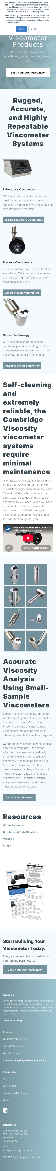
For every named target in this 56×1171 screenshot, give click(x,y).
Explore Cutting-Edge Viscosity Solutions (24, 1060)
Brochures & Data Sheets (15, 1093)
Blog (5, 1078)
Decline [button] (34, 28)
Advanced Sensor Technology (22, 365)
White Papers (9, 1086)
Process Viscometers (13, 1046)
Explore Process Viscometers (21, 292)
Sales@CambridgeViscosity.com (18, 1150)
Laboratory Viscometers (14, 1038)
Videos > (8, 838)
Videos (6, 1100)
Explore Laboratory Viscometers (24, 219)
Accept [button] (21, 28)
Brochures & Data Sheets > (20, 832)
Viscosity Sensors (11, 1053)
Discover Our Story (12, 1020)
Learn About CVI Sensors (19, 797)
